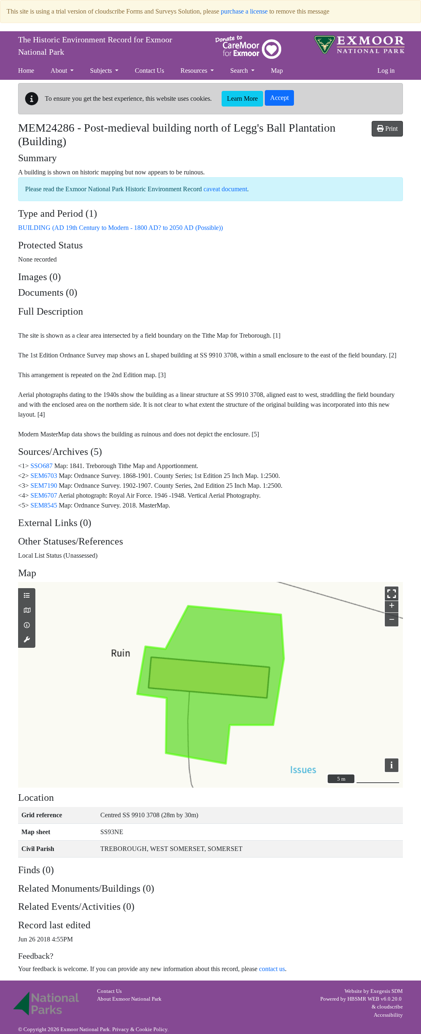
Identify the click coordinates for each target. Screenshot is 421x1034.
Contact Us (109, 991)
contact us (272, 968)
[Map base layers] (27, 610)
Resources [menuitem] (194, 70)
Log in (386, 70)
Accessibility (388, 1015)
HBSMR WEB (363, 999)
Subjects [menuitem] (101, 70)
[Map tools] (27, 640)
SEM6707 (43, 495)
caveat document (225, 188)
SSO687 (41, 465)
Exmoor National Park (359, 44)
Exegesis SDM (386, 991)
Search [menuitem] (240, 70)
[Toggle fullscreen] (391, 593)
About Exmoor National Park (129, 999)
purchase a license (244, 11)
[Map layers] (27, 596)
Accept (279, 97)
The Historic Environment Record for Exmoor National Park (95, 45)
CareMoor (248, 47)
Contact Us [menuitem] (149, 70)
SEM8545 (43, 505)
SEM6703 (43, 475)
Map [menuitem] (277, 70)
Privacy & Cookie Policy (139, 1029)
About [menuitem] (60, 70)
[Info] (27, 625)
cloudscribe (390, 1007)
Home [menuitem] (26, 70)
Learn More (242, 98)
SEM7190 (43, 485)
